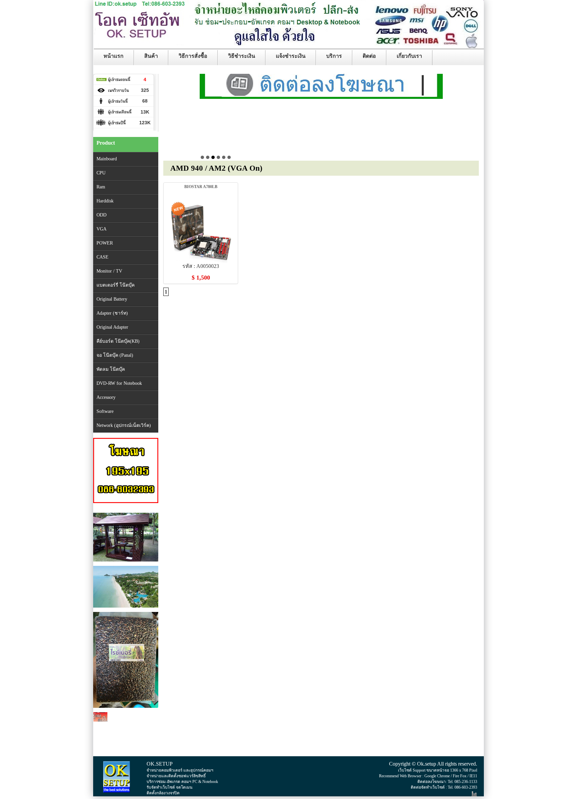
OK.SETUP (160, 764)
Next (434, 117)
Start (434, 155)
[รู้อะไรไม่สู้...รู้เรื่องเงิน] (125, 748)
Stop (439, 155)
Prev (205, 117)
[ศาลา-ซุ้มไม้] (125, 563)
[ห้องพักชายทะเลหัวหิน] (125, 609)
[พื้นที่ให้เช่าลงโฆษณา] (321, 84)
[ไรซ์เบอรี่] (125, 709)
